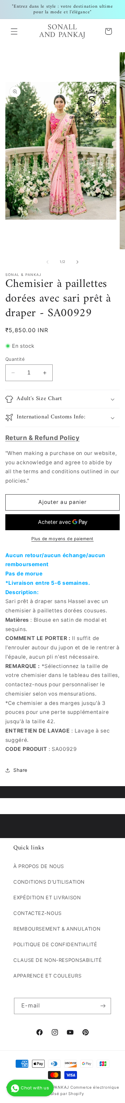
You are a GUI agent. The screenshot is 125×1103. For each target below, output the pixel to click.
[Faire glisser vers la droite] (77, 262)
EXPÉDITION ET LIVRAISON (47, 898)
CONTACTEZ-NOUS (37, 913)
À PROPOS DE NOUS (38, 866)
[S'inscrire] (103, 1006)
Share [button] (20, 770)
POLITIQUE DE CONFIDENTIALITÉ (55, 945)
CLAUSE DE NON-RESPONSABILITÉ (57, 960)
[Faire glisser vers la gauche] (47, 262)
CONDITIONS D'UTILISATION (49, 882)
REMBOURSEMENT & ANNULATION (56, 929)
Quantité (15, 359)
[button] (14, 31)
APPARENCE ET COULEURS (47, 976)
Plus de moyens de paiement (62, 538)
